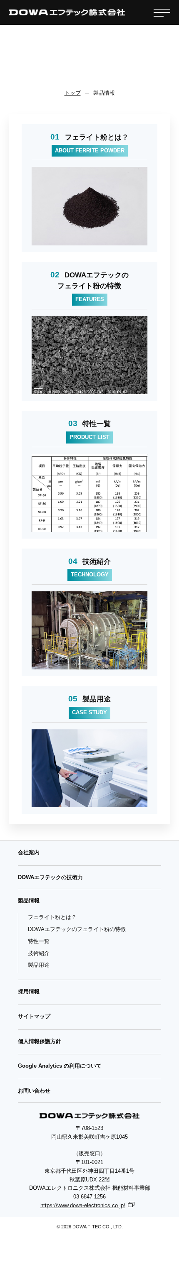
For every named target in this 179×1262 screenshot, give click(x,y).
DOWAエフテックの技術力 (50, 877)
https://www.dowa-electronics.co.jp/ (82, 1205)
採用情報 (29, 991)
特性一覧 (39, 941)
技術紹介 (39, 953)
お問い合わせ (34, 1091)
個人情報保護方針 (39, 1041)
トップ (73, 93)
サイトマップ (34, 1016)
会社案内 (29, 852)
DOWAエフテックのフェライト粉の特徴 (77, 929)
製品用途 (39, 965)
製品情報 (29, 900)
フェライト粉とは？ (52, 917)
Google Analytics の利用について (60, 1066)
